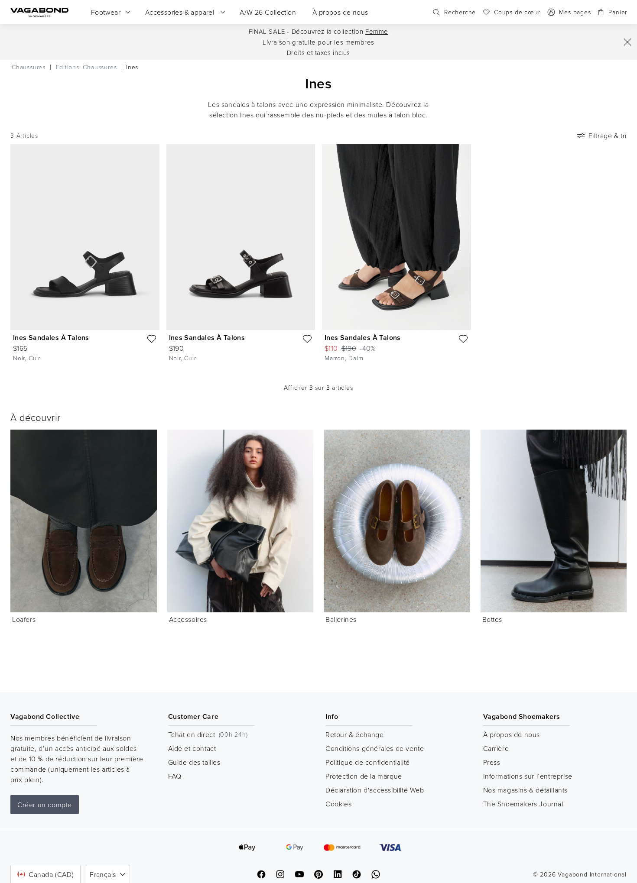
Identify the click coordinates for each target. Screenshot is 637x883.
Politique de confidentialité (367, 762)
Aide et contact (192, 748)
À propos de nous (511, 734)
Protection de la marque (363, 776)
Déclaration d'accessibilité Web (374, 790)
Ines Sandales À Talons (51, 338)
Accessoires (188, 619)
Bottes (492, 619)
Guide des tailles (194, 762)
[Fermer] (627, 42)
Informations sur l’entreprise (527, 776)
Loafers (24, 619)
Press (491, 762)
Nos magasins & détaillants (525, 790)
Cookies (338, 804)
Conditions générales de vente (374, 748)
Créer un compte (44, 804)
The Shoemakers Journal (523, 804)
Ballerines (341, 619)
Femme (376, 31)
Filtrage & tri (607, 135)
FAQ (175, 776)
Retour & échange (354, 734)
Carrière (496, 748)
